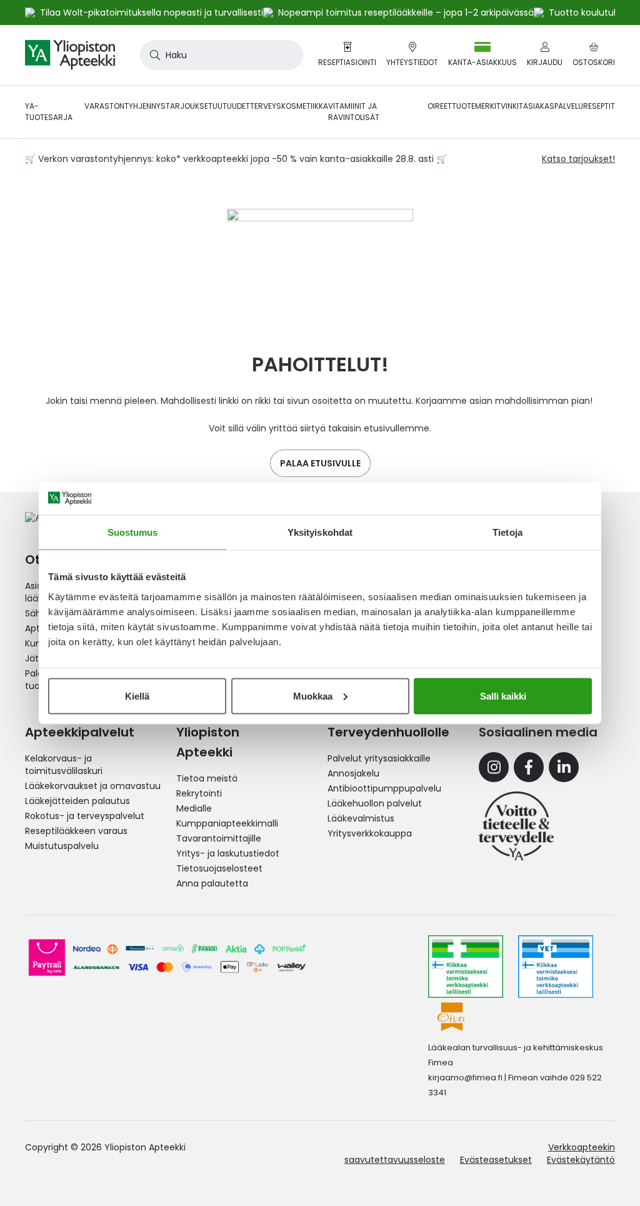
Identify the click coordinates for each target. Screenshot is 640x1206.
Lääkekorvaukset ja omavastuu (93, 786)
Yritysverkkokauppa (370, 833)
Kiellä (137, 695)
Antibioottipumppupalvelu (384, 788)
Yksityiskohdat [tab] (320, 532)
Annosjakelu (353, 773)
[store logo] (70, 55)
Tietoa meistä (207, 778)
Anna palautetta (212, 883)
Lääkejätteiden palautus (77, 801)
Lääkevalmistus (361, 818)
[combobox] (221, 55)
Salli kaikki (503, 695)
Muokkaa (312, 695)
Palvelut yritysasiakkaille (379, 758)
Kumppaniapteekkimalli (227, 823)
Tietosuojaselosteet (219, 868)
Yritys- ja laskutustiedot (227, 853)
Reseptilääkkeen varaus (76, 831)
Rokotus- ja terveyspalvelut (84, 816)
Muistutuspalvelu (62, 846)
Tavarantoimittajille (218, 838)
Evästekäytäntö (581, 1159)
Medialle (194, 808)
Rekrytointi (199, 793)
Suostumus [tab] (133, 532)
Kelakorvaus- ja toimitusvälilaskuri (63, 764)
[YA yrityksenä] (516, 825)
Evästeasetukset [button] (496, 1159)
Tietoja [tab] (507, 532)
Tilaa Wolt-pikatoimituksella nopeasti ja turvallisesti (151, 12)
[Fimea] (465, 966)
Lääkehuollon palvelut (375, 803)
